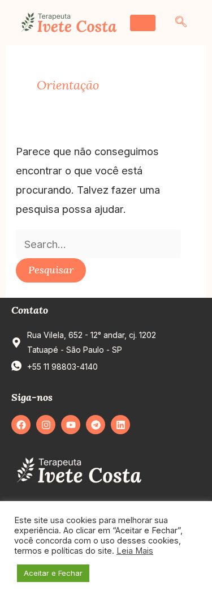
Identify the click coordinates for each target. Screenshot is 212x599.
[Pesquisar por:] (98, 244)
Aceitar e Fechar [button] (53, 572)
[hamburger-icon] (142, 23)
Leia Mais (134, 551)
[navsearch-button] (181, 22)
